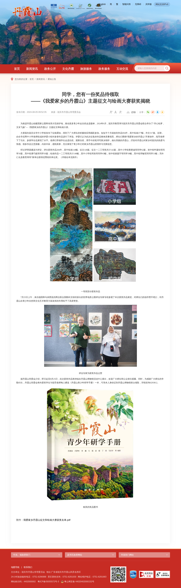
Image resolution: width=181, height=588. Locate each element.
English (102, 4)
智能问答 (126, 4)
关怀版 (148, 4)
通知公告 (52, 79)
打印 (133, 112)
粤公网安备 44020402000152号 (79, 581)
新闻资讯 (40, 79)
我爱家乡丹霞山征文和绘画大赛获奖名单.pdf (46, 520)
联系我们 (28, 567)
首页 (32, 79)
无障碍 (138, 4)
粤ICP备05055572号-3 (48, 581)
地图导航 (15, 567)
